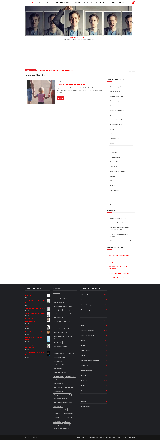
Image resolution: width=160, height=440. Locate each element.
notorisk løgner (59, 383)
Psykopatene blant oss (79, 37)
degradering (58, 317)
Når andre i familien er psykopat (119, 148)
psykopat (69, 387)
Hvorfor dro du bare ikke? (117, 223)
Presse (102, 2)
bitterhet (68, 310)
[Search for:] (121, 204)
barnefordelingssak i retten (63, 306)
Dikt (111, 115)
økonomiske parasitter (61, 428)
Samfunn (112, 176)
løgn (71, 353)
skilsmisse (68, 413)
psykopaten (58, 391)
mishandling (58, 368)
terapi (66, 421)
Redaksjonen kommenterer (118, 171)
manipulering (59, 365)
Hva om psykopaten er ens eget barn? (71, 84)
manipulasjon (59, 357)
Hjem (38, 2)
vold (67, 425)
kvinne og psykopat (61, 350)
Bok (111, 105)
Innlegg (112, 129)
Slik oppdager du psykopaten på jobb (120, 241)
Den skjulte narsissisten (123, 255)
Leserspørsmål (114, 138)
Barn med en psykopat (116, 96)
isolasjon (57, 342)
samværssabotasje (60, 410)
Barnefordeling (114, 101)
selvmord (57, 413)
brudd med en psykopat (62, 314)
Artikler (46, 2)
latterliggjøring (59, 353)
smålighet (57, 417)
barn (56, 295)
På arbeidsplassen (115, 157)
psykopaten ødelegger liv (63, 402)
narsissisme (58, 376)
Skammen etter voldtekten (118, 218)
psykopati (58, 406)
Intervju (112, 134)
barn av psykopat (60, 298)
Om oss (112, 2)
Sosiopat (112, 185)
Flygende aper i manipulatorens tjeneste (119, 235)
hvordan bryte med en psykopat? (63, 337)
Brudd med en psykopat (117, 110)
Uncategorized (114, 190)
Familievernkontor (60, 325)
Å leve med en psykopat (117, 87)
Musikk (112, 143)
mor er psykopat (60, 372)
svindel (57, 421)
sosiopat (68, 417)
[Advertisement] (80, 54)
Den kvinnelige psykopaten (63, 321)
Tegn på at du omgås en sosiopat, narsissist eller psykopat (56, 70)
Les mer (60, 98)
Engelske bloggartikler (116, 119)
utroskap (58, 425)
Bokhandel (122, 2)
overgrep (58, 387)
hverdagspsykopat (61, 332)
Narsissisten (113, 152)
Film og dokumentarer (116, 124)
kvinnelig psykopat (60, 346)
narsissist (70, 376)
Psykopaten (113, 166)
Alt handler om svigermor (121, 273)
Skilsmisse (113, 181)
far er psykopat (59, 329)
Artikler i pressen (115, 91)
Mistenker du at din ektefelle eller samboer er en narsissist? (119, 228)
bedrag (57, 310)
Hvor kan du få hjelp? (62, 2)
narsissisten (58, 380)
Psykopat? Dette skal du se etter (85, 2)
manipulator (58, 361)
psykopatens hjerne (60, 398)
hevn (70, 329)
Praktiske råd (114, 162)
